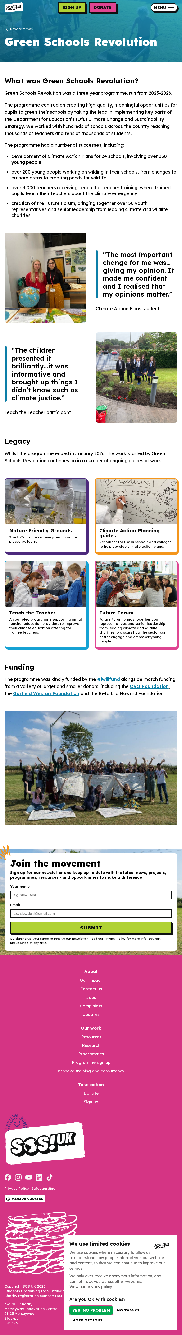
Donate (103, 7)
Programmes (91, 1053)
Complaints (91, 1005)
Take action (91, 1084)
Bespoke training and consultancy (91, 1070)
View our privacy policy (90, 1286)
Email (15, 905)
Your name (20, 886)
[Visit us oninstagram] (18, 1178)
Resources (91, 1036)
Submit (91, 928)
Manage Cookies (27, 1199)
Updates (91, 1014)
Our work (91, 1028)
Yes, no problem (91, 1310)
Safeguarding (43, 1188)
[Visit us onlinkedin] (39, 1178)
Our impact (91, 980)
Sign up (72, 7)
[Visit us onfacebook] (8, 1178)
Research (91, 1045)
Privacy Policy (17, 1188)
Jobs (91, 997)
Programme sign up (91, 1062)
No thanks (128, 1310)
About (91, 971)
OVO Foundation (149, 686)
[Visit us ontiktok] (49, 1178)
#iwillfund (108, 679)
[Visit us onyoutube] (28, 1178)
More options (87, 1320)
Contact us (91, 988)
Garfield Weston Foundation (46, 693)
